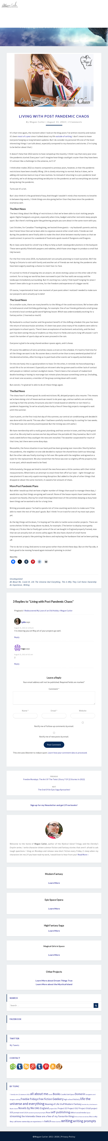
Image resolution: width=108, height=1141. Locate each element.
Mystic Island (14, 1108)
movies (84, 1104)
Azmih (50, 1094)
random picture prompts (36, 1113)
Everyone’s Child (68, 14)
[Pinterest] (46, 1067)
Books (56, 1094)
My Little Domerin (92, 1104)
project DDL (53, 1108)
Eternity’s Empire (89, 14)
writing (26, 585)
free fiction (45, 1099)
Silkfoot (73, 1112)
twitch (47, 1121)
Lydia (23, 622)
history (76, 1099)
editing (18, 1099)
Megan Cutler (37, 122)
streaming (15, 1116)
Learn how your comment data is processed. (67, 752)
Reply (16, 637)
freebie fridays (29, 1099)
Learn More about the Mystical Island (54, 984)
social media (81, 1112)
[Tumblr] (39, 1067)
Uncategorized (16, 578)
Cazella (63, 1094)
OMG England (41, 1108)
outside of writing (64, 136)
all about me (15, 582)
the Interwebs (28, 1116)
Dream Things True (11, 23)
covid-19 (26, 582)
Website (82, 710)
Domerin (80, 1094)
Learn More (54, 883)
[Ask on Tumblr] (19, 1067)
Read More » (82, 854)
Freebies (7, 14)
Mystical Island (32, 23)
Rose (48, 1112)
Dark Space (70, 1094)
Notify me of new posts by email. (54, 736)
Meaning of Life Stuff (55, 1104)
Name (25, 710)
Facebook (15, 1019)
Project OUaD (85, 1108)
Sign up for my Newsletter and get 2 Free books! (54, 805)
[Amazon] (52, 1067)
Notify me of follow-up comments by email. (54, 726)
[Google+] (33, 1067)
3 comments (75, 122)
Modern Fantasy (73, 1104)
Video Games (56, 1122)
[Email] (13, 1067)
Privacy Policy (68, 1136)
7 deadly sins (14, 1094)
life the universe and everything (45, 582)
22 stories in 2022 (24, 1094)
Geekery (58, 1099)
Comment (54, 689)
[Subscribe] (26, 1067)
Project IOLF (73, 1108)
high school (68, 1099)
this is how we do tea (82, 1117)
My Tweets (14, 1045)
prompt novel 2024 (21, 1112)
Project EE (62, 1108)
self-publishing (60, 1112)
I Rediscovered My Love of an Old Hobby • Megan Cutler (47, 610)
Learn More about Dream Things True (54, 980)
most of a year (24, 136)
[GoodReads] (59, 1067)
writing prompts (84, 1121)
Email (54, 710)
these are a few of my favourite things (55, 1116)
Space (88, 1113)
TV (43, 1122)
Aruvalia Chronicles (25, 14)
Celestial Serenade (47, 14)
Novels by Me (26, 1108)
